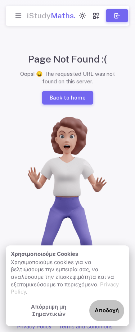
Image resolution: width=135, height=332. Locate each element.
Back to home (67, 97)
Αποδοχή (107, 310)
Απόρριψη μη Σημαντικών (48, 310)
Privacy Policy (34, 326)
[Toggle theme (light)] (82, 16)
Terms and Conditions (86, 326)
